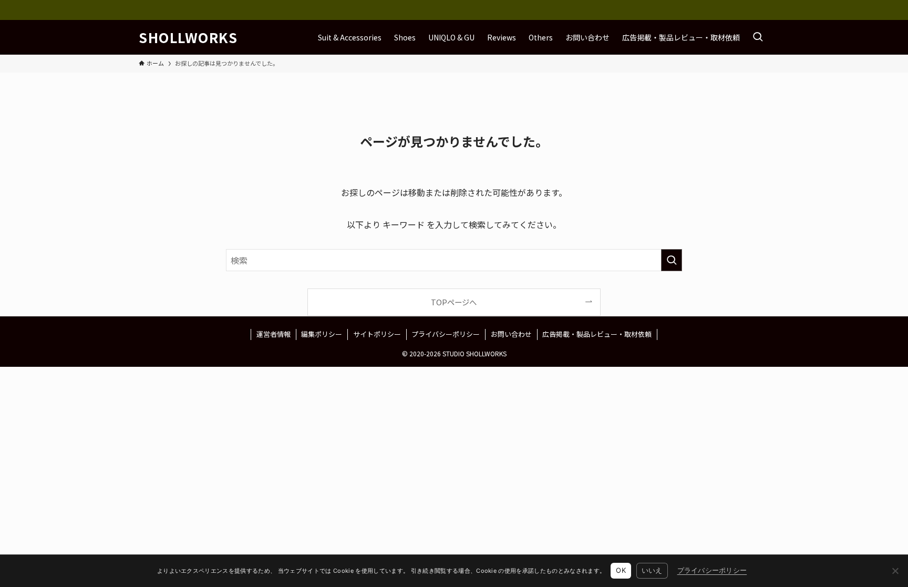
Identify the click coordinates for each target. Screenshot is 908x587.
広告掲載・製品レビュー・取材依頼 (597, 334)
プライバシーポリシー (445, 334)
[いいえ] (895, 570)
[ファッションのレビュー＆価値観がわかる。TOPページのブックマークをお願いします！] (454, 10)
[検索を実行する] (671, 260)
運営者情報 (273, 334)
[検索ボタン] (757, 37)
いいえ (652, 570)
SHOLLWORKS (188, 37)
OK (621, 570)
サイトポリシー (377, 334)
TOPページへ (454, 301)
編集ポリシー (321, 334)
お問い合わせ (511, 334)
